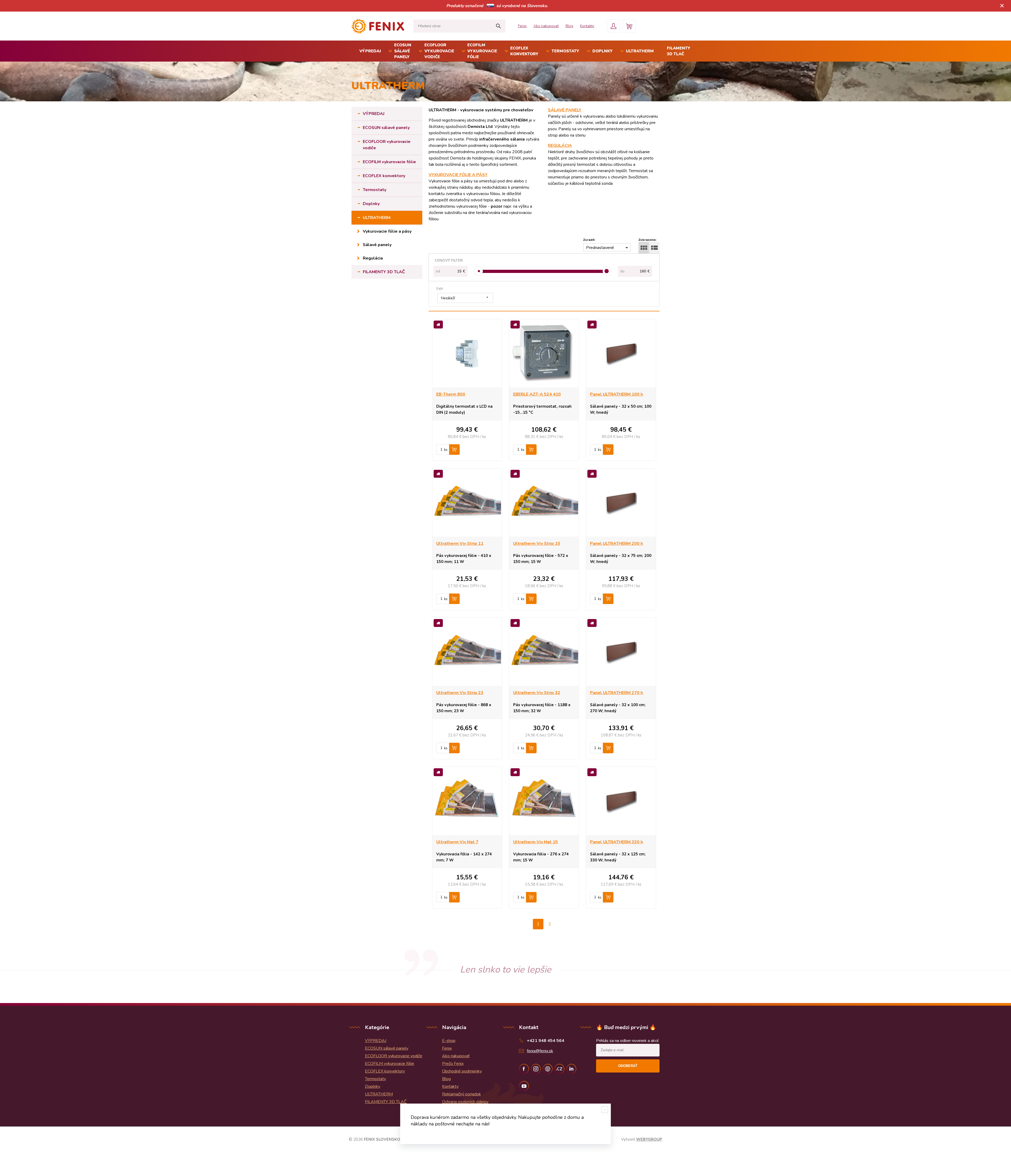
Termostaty (565, 51)
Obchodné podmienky (462, 1071)
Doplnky (602, 51)
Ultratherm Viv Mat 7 (457, 842)
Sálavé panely (377, 245)
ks (446, 449)
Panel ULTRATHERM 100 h (616, 394)
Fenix (522, 25)
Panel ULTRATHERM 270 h (616, 693)
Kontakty (587, 25)
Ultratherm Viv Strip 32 (536, 693)
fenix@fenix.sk (540, 1051)
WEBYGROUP (649, 1139)
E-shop (448, 1041)
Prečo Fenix (453, 1063)
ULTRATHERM (640, 51)
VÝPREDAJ (370, 51)
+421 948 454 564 (545, 1041)
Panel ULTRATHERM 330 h (616, 842)
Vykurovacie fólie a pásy (387, 231)
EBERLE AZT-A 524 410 (537, 394)
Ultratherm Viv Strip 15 (536, 543)
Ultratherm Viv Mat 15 (535, 842)
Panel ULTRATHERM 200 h (616, 543)
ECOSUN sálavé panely (402, 50)
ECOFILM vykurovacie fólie (482, 50)
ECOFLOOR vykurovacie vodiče (439, 50)
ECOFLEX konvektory (524, 51)
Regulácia (373, 258)
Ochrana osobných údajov (465, 1102)
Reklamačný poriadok (461, 1094)
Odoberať (627, 1066)
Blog (569, 25)
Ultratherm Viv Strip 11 (459, 543)
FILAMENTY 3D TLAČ (678, 51)
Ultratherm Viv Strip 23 (459, 693)
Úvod (356, 74)
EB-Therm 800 (450, 394)
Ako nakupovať (546, 25)
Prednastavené (600, 248)
